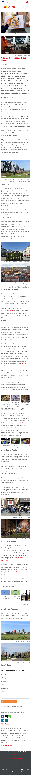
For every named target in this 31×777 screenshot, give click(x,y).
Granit (24, 363)
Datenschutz (20, 763)
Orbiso (18, 572)
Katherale (9, 311)
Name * (3, 675)
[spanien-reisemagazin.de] (15, 7)
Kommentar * (5, 688)
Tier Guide (5, 724)
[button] (2, 716)
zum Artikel (8, 745)
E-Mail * (3, 681)
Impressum (9, 763)
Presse (15, 767)
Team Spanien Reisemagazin (15, 759)
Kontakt (15, 755)
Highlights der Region (17, 423)
